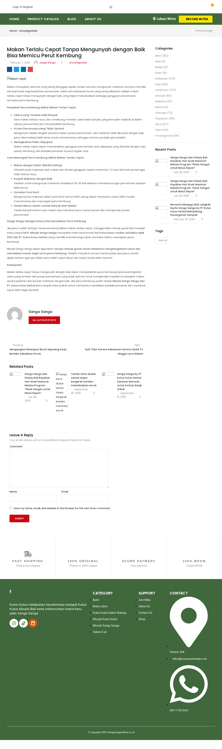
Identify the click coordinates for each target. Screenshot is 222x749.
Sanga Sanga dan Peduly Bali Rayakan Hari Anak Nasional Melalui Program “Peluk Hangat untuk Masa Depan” (190, 163)
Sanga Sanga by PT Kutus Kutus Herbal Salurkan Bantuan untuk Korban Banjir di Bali (129, 381)
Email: (65, 491)
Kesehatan (161, 90)
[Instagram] (14, 623)
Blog (71, 19)
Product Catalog (43, 19)
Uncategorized (28, 31)
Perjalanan (161, 118)
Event (158, 73)
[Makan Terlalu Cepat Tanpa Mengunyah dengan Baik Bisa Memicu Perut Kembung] (9, 69)
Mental (159, 107)
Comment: (16, 446)
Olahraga (160, 113)
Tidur (158, 130)
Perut (158, 124)
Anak (158, 61)
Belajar (159, 67)
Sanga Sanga (48, 62)
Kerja (158, 84)
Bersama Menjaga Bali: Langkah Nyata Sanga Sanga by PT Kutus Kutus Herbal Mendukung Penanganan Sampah (190, 210)
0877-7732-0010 (179, 710)
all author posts (44, 320)
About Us (93, 19)
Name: (13, 491)
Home (14, 19)
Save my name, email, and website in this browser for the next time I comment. (62, 508)
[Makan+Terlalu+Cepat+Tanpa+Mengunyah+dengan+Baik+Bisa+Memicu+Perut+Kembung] (16, 69)
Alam (158, 55)
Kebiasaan (161, 78)
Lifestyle (160, 95)
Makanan (160, 101)
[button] (211, 7)
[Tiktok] (23, 623)
